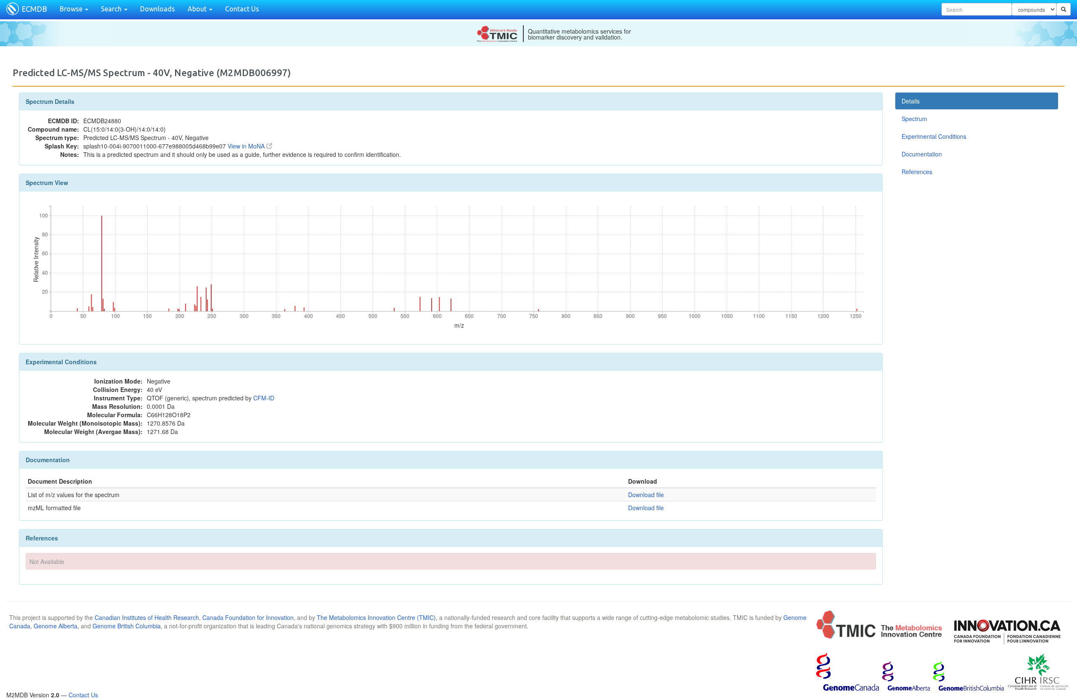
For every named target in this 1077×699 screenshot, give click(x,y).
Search (112, 9)
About (198, 9)
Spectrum (914, 118)
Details (911, 101)
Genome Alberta (55, 626)
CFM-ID (263, 398)
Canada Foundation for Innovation (248, 617)
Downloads (157, 9)
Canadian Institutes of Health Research (147, 617)
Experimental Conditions (934, 136)
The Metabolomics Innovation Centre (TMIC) (376, 617)
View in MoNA (247, 146)
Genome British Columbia (127, 626)
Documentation (922, 154)
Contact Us (242, 9)
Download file (646, 494)
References (917, 171)
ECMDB (34, 9)
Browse (72, 9)
